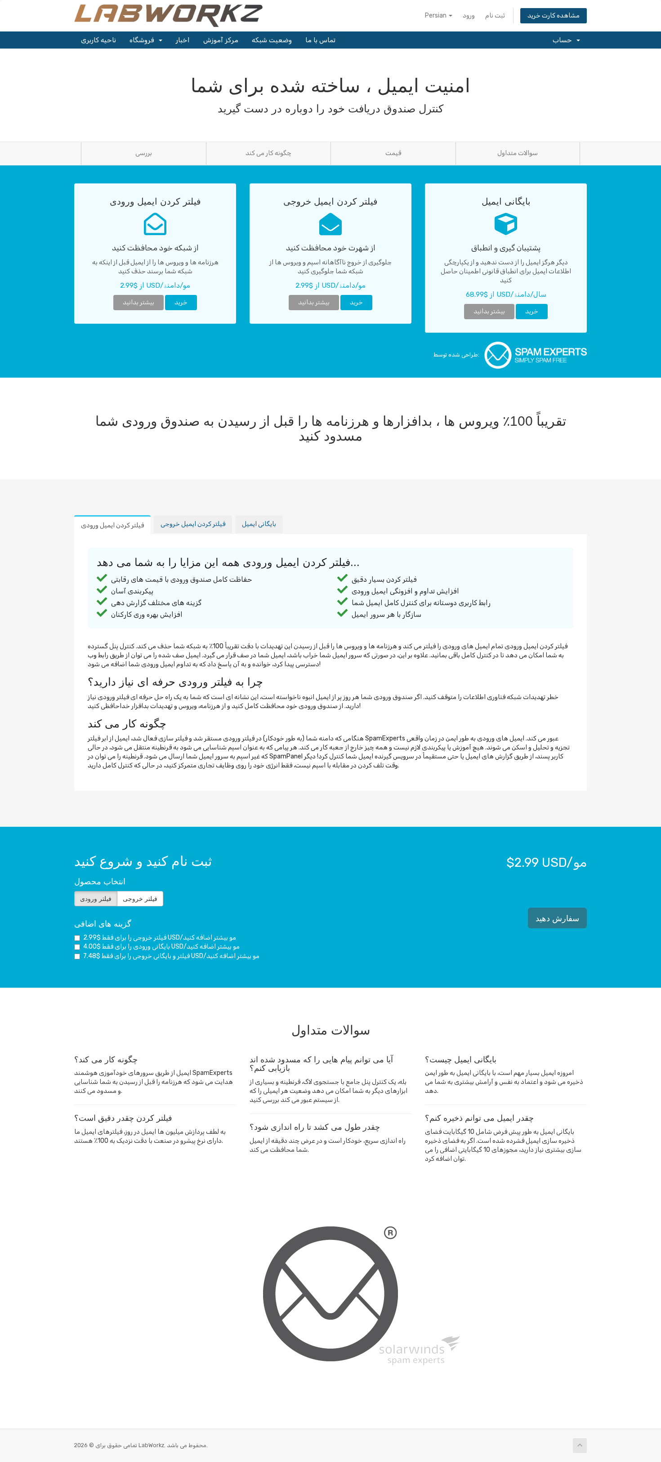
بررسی (143, 153)
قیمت (393, 153)
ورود (469, 15)
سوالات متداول (517, 153)
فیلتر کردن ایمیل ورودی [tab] (112, 525)
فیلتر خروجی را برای (159, 937)
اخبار (183, 40)
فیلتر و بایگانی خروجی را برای (171, 956)
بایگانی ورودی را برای (161, 946)
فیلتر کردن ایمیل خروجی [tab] (193, 524)
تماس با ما (320, 40)
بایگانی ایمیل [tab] (259, 524)
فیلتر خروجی (140, 898)
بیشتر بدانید (138, 302)
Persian (436, 15)
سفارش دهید (557, 918)
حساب (564, 40)
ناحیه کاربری (98, 40)
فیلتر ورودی (96, 898)
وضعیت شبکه (272, 40)
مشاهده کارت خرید (553, 15)
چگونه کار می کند (268, 153)
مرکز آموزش (220, 40)
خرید (181, 302)
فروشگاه (144, 40)
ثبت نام (495, 15)
